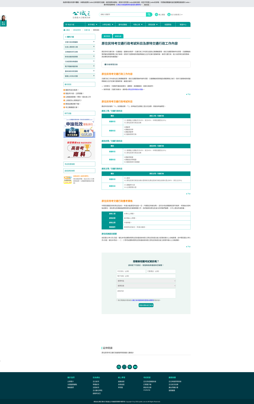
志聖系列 (96, 387)
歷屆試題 (151, 25)
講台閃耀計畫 (173, 387)
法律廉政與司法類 (71, 52)
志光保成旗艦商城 (149, 381)
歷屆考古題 (147, 387)
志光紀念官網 (173, 384)
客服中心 (183, 25)
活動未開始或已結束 (146, 305)
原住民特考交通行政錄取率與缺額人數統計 (118, 353)
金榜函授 (121, 384)
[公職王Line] (129, 367)
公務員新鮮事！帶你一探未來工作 (78, 97)
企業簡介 (70, 381)
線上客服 (162, 14)
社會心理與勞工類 (71, 47)
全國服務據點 (72, 384)
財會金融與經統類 (71, 57)
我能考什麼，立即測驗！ (74, 93)
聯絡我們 (70, 387)
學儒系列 (96, 384)
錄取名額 (118, 36)
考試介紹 (70, 25)
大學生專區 (106, 25)
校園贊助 (168, 25)
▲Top (188, 94)
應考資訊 (107, 36)
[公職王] (81, 14)
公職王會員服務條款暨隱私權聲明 (128, 5)
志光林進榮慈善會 (175, 381)
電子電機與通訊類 (71, 66)
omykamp (146, 390)
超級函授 (121, 381)
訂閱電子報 (147, 384)
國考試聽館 (123, 25)
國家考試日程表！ (72, 90)
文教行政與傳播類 (71, 42)
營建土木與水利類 (71, 76)
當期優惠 (172, 390)
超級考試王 (97, 393)
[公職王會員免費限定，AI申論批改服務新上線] (79, 127)
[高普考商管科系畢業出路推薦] (79, 149)
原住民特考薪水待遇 (135, 89)
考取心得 (136, 25)
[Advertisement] (79, 200)
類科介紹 (70, 37)
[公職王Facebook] (119, 367)
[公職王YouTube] (135, 367)
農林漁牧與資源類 (71, 71)
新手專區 (91, 25)
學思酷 (120, 387)
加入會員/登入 (176, 14)
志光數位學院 (97, 390)
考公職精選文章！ (72, 107)
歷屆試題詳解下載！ (73, 104)
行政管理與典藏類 (71, 61)
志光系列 (96, 381)
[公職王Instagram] (124, 367)
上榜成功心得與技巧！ (73, 100)
